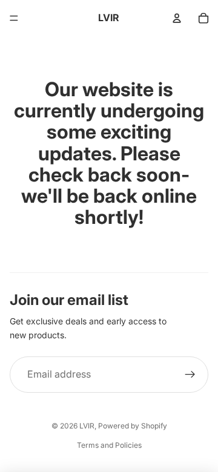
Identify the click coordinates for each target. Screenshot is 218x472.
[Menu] (14, 18)
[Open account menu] (177, 18)
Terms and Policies (109, 445)
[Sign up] (190, 374)
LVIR (86, 425)
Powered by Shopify (132, 425)
